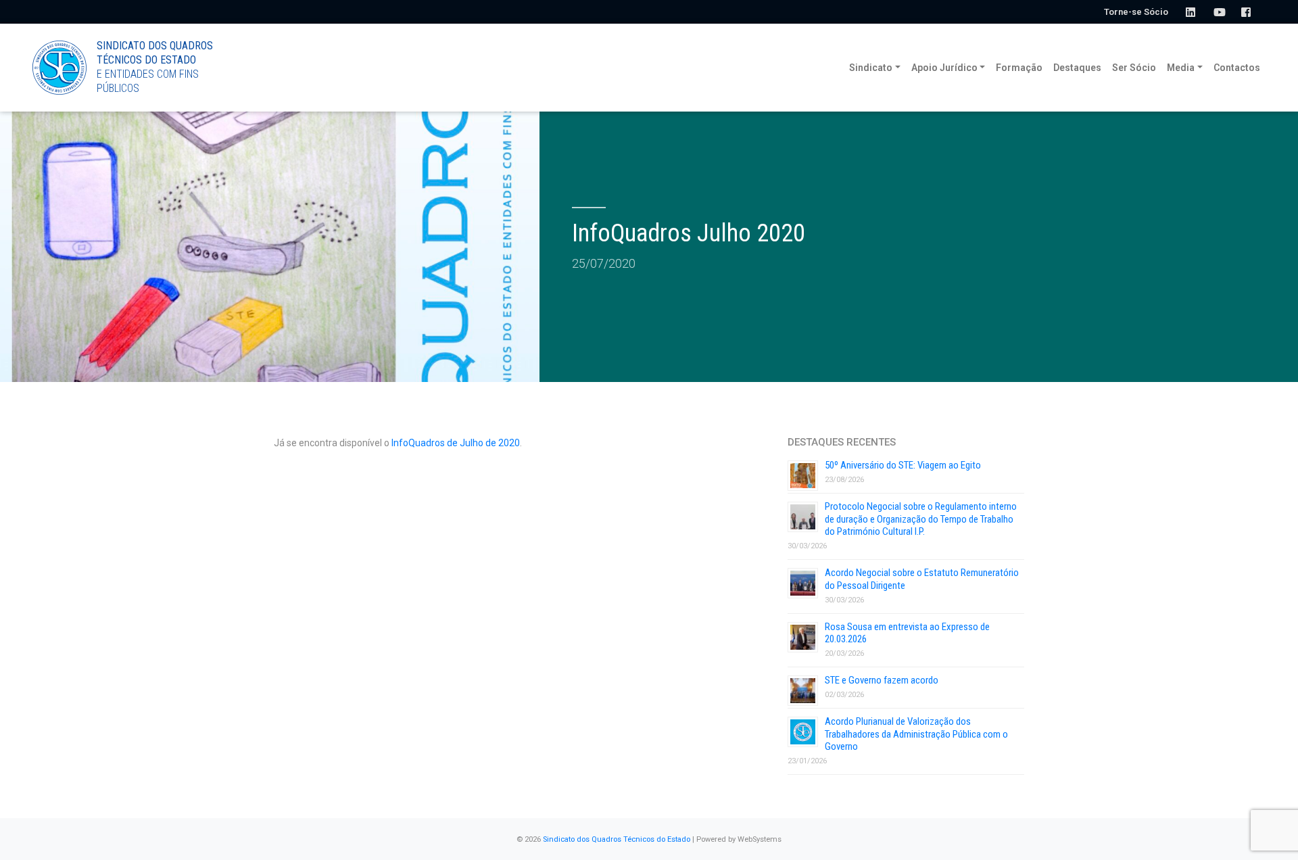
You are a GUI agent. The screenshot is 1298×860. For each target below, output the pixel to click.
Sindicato (870, 67)
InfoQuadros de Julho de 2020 (455, 442)
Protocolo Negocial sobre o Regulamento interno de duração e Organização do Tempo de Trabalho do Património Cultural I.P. (921, 519)
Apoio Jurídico (944, 67)
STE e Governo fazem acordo (881, 680)
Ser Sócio (1134, 67)
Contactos (1236, 67)
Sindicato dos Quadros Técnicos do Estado (616, 839)
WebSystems (760, 839)
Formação (1019, 67)
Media (1181, 67)
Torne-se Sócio (1136, 12)
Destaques (1077, 67)
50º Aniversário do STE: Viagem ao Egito (903, 465)
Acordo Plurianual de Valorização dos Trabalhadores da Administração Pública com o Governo (916, 734)
